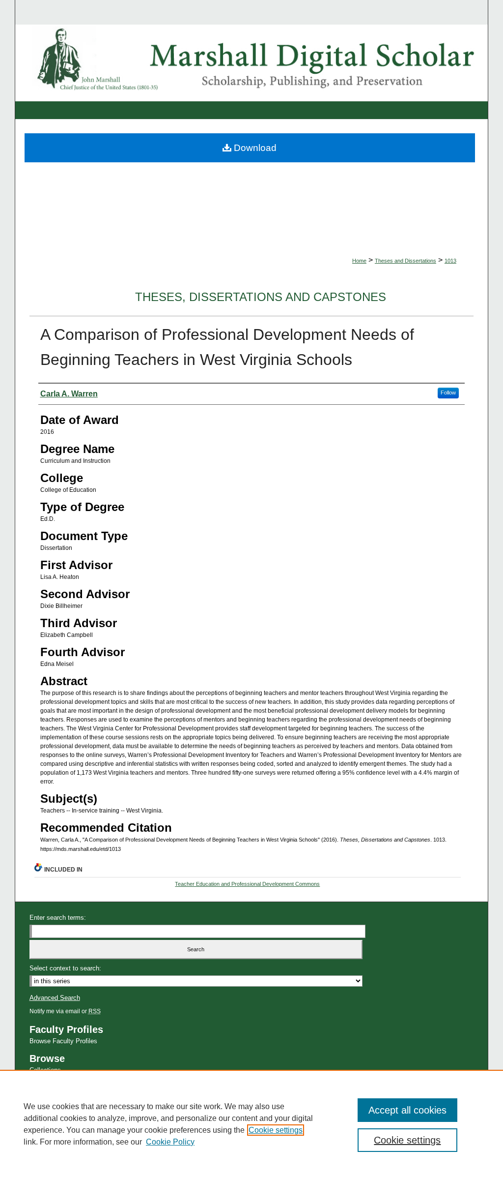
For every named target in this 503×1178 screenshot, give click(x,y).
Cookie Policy (170, 1142)
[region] (251, 1124)
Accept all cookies (407, 1110)
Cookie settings (276, 1130)
